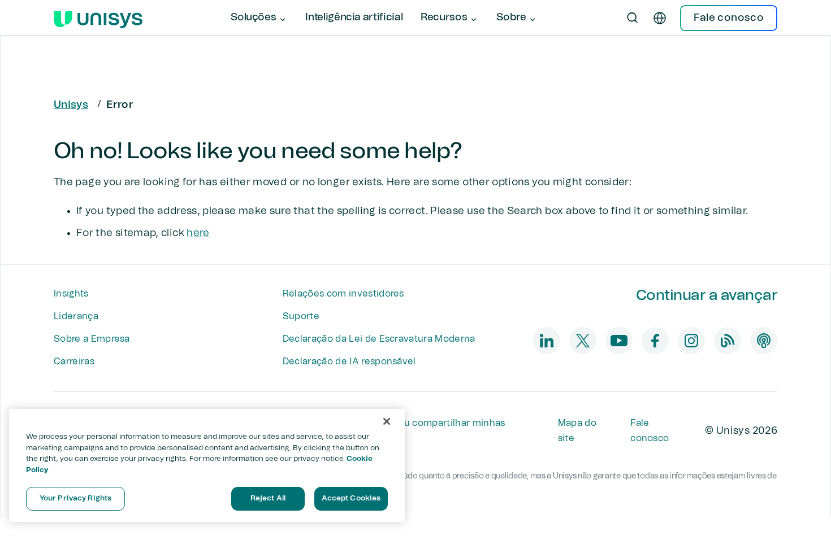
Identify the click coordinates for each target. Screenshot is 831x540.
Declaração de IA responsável (349, 361)
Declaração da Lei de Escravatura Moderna (379, 338)
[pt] (659, 18)
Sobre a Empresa (92, 338)
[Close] (386, 421)
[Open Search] (632, 18)
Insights (71, 293)
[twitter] (582, 340)
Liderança (76, 316)
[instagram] (691, 340)
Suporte (301, 316)
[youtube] (619, 340)
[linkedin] (546, 340)
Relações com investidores (343, 293)
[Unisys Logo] (98, 18)
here (198, 233)
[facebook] (655, 340)
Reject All (267, 498)
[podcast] (763, 340)
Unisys (71, 105)
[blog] (727, 340)
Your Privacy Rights (75, 498)
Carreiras (74, 361)
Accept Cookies (351, 498)
